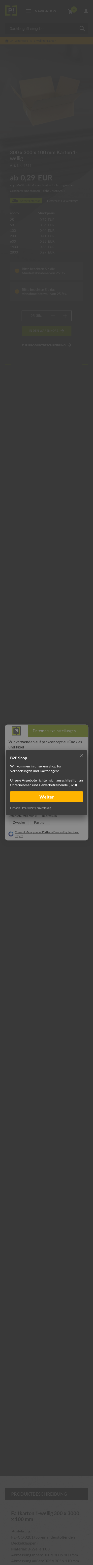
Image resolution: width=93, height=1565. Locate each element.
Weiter (46, 796)
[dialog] (46, 782)
